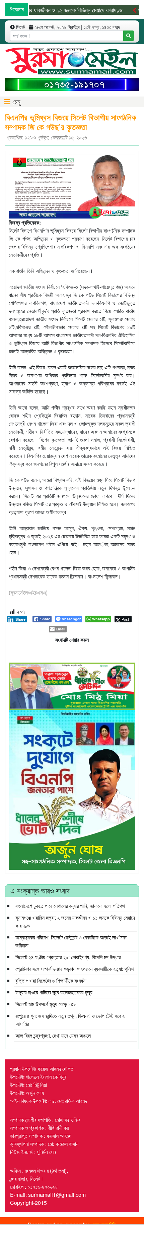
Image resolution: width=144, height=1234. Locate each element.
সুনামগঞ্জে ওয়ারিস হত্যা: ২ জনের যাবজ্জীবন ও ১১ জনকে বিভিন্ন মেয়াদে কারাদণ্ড (75, 921)
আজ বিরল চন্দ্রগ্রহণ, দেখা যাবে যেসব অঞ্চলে (53, 1035)
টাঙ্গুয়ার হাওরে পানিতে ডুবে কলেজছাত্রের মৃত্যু (53, 992)
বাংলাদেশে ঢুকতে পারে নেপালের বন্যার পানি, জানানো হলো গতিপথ (70, 906)
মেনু (15, 101)
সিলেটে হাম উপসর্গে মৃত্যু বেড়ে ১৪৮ (45, 1004)
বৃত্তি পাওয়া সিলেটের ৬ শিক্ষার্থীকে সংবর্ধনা (50, 980)
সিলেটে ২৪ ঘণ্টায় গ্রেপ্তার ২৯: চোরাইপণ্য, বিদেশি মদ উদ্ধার (68, 957)
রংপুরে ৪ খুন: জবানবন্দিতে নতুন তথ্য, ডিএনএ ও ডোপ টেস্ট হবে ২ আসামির (70, 1020)
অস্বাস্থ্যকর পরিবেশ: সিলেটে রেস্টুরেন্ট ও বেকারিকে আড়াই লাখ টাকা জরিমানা (71, 941)
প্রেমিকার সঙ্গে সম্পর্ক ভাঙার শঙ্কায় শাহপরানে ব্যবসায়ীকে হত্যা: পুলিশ (74, 969)
